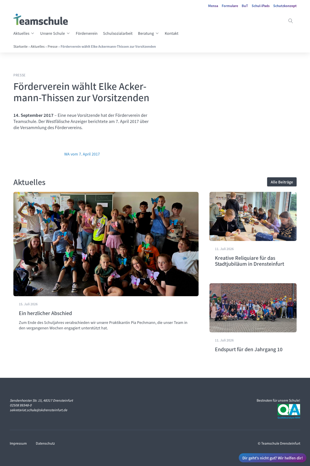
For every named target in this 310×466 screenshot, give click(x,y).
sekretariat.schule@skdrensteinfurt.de (38, 410)
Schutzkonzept (285, 5)
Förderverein (87, 33)
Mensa (213, 5)
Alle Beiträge (282, 182)
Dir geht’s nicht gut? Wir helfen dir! (272, 458)
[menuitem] (25, 33)
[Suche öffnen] (291, 21)
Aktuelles (21, 33)
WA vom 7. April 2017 (82, 154)
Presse (53, 46)
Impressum (18, 443)
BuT (245, 5)
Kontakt (171, 33)
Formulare (230, 5)
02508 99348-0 (21, 405)
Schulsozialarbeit (118, 33)
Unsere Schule (52, 33)
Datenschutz (45, 443)
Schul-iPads (261, 5)
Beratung (146, 33)
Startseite (20, 46)
